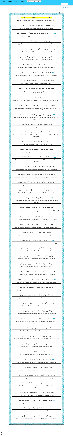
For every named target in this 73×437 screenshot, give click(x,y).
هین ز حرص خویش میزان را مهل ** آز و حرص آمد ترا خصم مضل (36, 408)
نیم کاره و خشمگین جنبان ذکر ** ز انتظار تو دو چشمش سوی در (36, 41)
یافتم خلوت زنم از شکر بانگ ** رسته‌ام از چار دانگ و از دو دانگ (36, 88)
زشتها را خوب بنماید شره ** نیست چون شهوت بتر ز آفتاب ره (36, 149)
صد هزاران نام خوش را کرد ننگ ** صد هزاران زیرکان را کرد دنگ (35, 157)
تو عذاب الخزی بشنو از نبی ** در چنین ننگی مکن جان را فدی (36, 328)
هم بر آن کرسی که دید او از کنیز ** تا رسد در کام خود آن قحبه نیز (36, 271)
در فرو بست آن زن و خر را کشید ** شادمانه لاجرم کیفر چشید (36, 256)
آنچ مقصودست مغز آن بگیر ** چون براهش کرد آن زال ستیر (35, 72)
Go (67, 4)
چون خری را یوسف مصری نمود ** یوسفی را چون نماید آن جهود (36, 166)
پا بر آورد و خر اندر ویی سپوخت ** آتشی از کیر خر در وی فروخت (35, 279)
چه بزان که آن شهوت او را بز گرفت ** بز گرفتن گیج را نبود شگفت (36, 105)
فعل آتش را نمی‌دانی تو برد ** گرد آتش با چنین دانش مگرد (36, 224)
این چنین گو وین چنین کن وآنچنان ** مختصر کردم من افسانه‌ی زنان (36, 65)
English (64, 7)
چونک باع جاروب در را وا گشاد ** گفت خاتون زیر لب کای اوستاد (36, 25)
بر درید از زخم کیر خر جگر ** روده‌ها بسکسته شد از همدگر (36, 295)
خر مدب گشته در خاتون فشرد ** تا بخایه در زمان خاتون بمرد (36, 287)
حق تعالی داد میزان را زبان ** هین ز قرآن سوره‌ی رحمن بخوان (35, 400)
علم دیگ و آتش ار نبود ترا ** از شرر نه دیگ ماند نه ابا (36, 232)
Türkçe (68, 7)
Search (39, 1)
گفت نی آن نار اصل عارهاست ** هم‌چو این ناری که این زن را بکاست (37, 375)
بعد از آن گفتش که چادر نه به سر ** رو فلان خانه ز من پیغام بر (36, 57)
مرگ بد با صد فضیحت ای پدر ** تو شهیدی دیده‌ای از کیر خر (35, 319)
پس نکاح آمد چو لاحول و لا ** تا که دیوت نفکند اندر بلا (35, 198)
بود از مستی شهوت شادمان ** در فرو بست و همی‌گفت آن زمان (36, 80)
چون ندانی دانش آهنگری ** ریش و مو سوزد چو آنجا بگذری (36, 248)
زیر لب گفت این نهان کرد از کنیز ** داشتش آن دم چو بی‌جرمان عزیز (36, 49)
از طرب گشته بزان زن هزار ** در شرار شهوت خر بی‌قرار (36, 98)
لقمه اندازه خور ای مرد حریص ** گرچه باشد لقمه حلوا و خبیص (36, 392)
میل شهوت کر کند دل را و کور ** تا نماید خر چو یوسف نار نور (35, 115)
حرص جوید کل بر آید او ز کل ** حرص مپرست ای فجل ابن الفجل (36, 416)
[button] (11, 1)
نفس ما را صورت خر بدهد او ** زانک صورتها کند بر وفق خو (36, 352)
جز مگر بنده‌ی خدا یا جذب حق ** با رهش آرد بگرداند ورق (36, 132)
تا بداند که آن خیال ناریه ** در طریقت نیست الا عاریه (36, 141)
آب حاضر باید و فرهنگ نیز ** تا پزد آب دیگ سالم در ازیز (35, 240)
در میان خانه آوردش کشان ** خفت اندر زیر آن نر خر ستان (36, 264)
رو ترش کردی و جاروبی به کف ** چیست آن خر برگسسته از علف (35, 33)
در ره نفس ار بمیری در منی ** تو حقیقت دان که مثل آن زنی (36, 344)
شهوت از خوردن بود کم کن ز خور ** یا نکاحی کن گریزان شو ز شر (36, 182)
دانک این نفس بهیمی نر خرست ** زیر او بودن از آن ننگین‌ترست (36, 336)
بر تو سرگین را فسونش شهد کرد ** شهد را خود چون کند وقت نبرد (36, 174)
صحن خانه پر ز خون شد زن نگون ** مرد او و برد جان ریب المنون (36, 311)
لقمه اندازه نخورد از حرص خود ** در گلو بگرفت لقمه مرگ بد (36, 383)
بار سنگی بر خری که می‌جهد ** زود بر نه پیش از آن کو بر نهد (36, 217)
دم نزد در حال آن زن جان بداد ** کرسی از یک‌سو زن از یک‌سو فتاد (36, 303)
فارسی (71, 7)
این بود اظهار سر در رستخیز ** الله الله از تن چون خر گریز (35, 359)
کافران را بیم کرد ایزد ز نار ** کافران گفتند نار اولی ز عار (36, 367)
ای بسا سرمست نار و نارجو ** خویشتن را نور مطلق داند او (36, 124)
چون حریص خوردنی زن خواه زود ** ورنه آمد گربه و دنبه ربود (36, 207)
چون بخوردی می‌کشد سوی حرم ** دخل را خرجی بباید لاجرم (36, 190)
